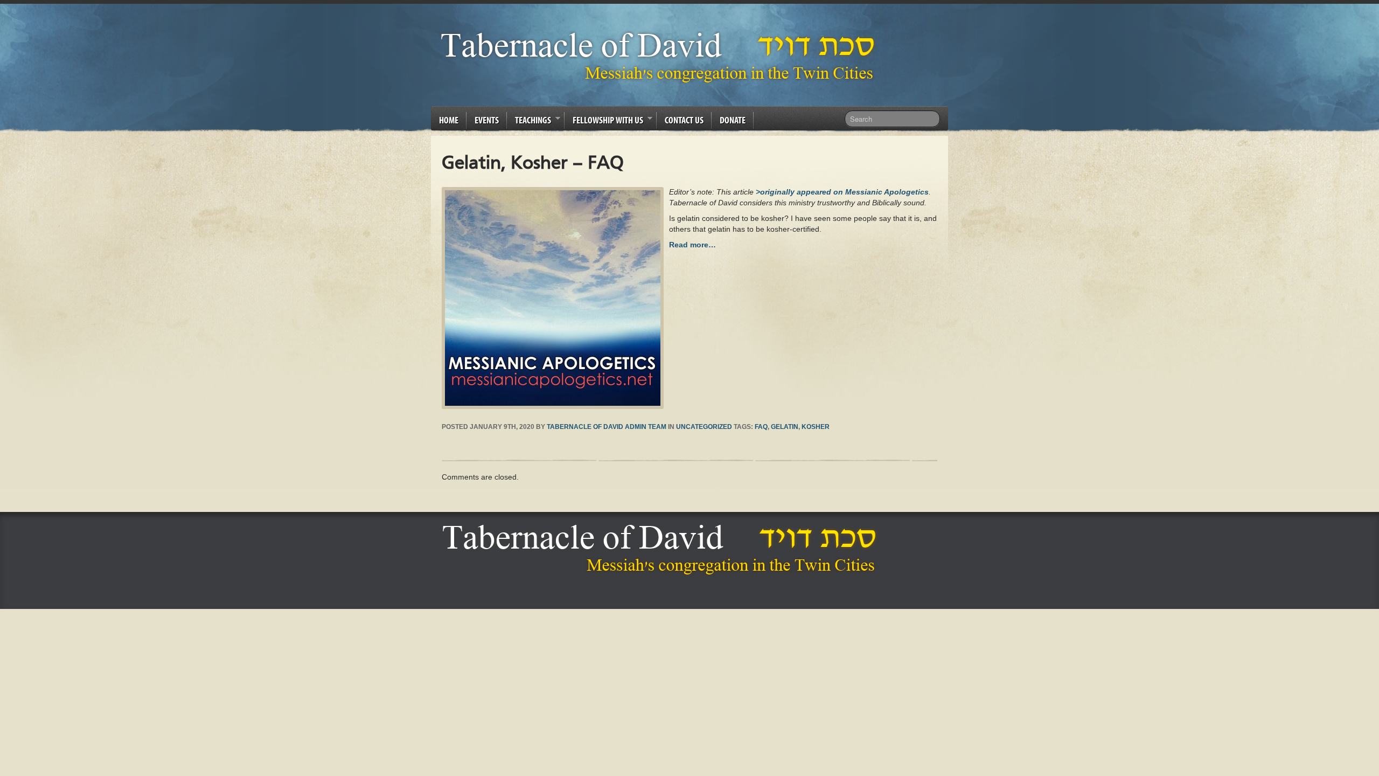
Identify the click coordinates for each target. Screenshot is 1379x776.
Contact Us (684, 120)
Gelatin (784, 427)
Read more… (692, 244)
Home (448, 120)
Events (487, 120)
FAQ (761, 427)
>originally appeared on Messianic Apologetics (842, 192)
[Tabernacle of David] (660, 56)
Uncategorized (704, 427)
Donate (733, 120)
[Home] (662, 549)
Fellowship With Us (604, 122)
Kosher (816, 427)
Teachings (529, 122)
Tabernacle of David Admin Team (606, 427)
